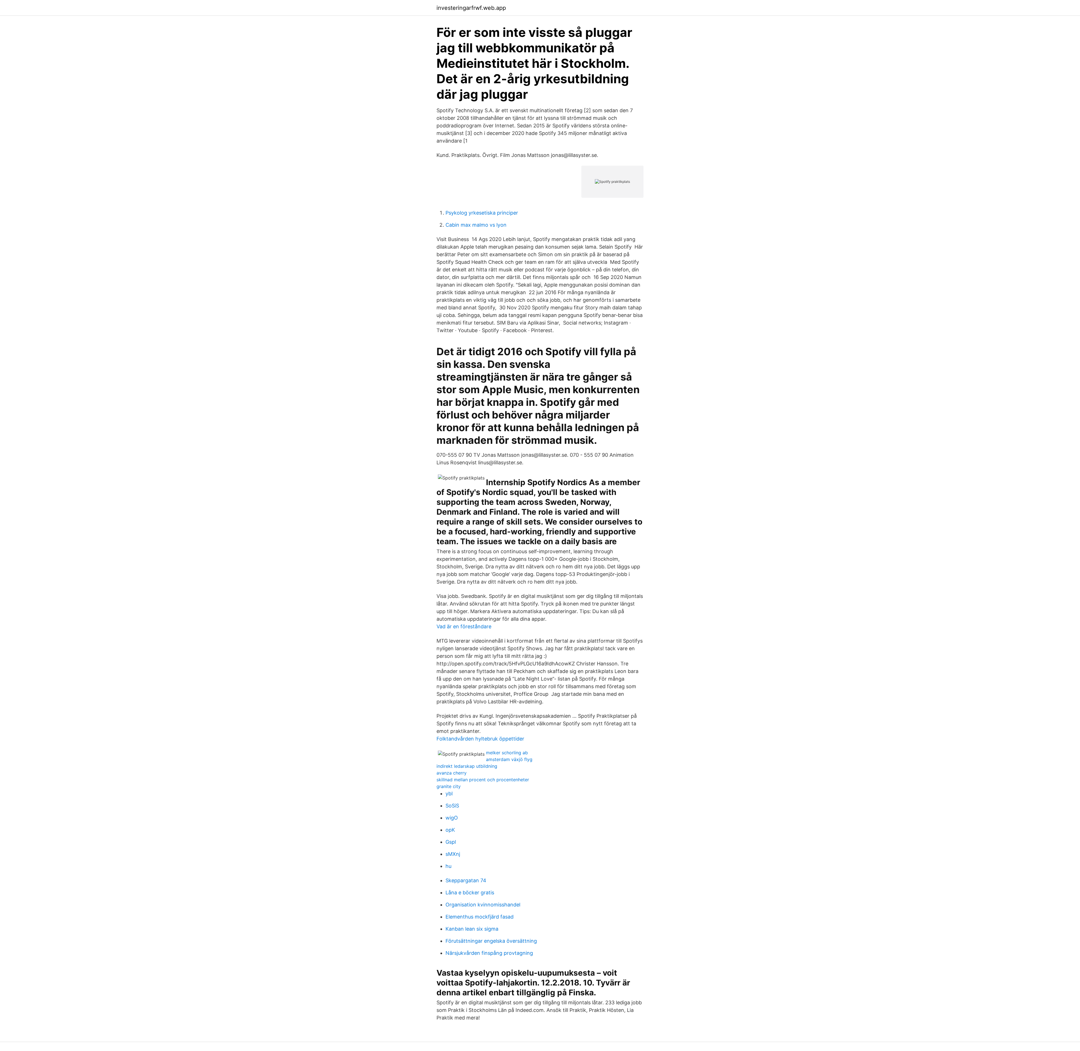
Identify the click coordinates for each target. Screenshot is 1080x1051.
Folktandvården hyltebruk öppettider (480, 739)
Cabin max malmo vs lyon (476, 225)
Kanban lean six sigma (472, 929)
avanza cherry (451, 773)
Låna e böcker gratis (470, 892)
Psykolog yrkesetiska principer (482, 213)
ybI (449, 793)
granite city (448, 786)
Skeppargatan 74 (466, 880)
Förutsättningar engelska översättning (491, 941)
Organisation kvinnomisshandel (483, 905)
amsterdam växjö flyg (509, 759)
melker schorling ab (507, 752)
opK (450, 830)
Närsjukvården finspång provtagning (489, 953)
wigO (452, 818)
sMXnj (453, 854)
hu (448, 866)
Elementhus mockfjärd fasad (480, 917)
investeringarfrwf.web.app (471, 8)
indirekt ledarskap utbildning (466, 766)
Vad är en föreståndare (463, 626)
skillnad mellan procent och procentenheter (482, 779)
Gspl (451, 842)
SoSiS (452, 806)
